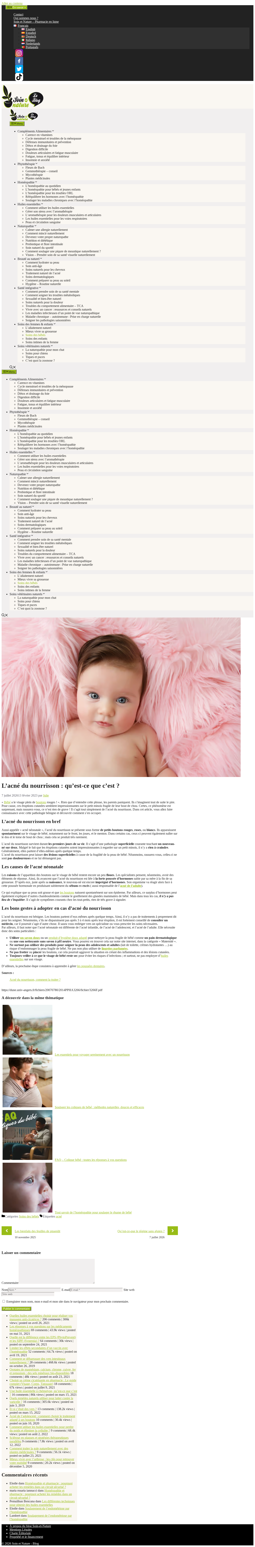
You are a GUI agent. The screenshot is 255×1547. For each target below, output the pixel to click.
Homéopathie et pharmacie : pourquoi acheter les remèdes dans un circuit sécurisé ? (41, 1485)
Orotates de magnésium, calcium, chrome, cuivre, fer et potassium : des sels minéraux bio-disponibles (43, 1371)
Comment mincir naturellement (45, 233)
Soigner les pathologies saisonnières (48, 320)
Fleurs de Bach (35, 167)
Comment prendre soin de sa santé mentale (52, 291)
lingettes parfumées (115, 948)
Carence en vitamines (39, 135)
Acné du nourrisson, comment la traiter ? (35, 979)
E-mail (66, 1289)
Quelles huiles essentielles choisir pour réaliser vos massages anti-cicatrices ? (41, 1317)
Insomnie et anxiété (38, 160)
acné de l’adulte (130, 885)
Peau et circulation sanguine (43, 222)
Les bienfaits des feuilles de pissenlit (37, 1231)
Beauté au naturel (28, 259)
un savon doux (30, 937)
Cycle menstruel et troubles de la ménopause (53, 138)
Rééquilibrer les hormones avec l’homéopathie (55, 196)
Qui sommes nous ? (26, 18)
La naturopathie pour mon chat (45, 349)
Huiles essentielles (29, 204)
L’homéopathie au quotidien (43, 186)
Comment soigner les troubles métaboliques (53, 295)
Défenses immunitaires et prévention (48, 142)
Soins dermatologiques (40, 276)
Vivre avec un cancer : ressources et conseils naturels (59, 309)
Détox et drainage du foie (41, 145)
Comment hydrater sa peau (42, 262)
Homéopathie (26, 182)
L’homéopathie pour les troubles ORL (49, 193)
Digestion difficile (37, 149)
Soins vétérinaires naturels (34, 346)
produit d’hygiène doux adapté (68, 937)
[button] (13, 367)
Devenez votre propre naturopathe (47, 237)
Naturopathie (26, 226)
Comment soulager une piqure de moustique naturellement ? (63, 251)
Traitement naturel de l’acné (43, 273)
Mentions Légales (21, 1529)
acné (59, 1216)
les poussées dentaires (90, 966)
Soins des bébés (35, 335)
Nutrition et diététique (39, 240)
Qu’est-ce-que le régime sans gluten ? (141, 1231)
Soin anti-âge (34, 266)
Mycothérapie (34, 174)
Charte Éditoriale (20, 1533)
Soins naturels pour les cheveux (45, 269)
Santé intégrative (28, 288)
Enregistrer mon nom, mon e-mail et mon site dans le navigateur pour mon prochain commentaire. (67, 1301)
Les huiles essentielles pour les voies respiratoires (56, 218)
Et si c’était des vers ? (23, 1409)
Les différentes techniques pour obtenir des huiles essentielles (42, 1503)
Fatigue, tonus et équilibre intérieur (47, 156)
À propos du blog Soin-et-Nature (30, 1526)
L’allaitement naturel (38, 327)
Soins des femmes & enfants (35, 324)
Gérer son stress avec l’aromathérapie (49, 211)
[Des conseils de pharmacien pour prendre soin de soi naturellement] (24, 119)
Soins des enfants (36, 338)
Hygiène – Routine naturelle (43, 284)
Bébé (7, 802)
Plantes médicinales (38, 178)
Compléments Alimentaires (34, 131)
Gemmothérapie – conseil (42, 171)
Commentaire (10, 1282)
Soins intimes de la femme (42, 342)
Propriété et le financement (26, 1536)
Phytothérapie (26, 164)
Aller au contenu (12, 3)
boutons (41, 802)
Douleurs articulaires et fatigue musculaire (52, 152)
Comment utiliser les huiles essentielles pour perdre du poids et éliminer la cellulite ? (42, 1428)
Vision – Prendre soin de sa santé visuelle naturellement (60, 255)
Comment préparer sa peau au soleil (48, 280)
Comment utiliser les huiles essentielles (50, 207)
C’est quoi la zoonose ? (40, 360)
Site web (129, 1289)
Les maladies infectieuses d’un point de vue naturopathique (63, 313)
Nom (5, 1289)
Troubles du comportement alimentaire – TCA (54, 306)
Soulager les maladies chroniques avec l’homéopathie (59, 200)
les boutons (67, 892)
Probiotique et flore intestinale (44, 244)
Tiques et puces (35, 357)
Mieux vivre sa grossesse (41, 331)
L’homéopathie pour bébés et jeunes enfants (53, 189)
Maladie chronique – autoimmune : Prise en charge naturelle (63, 316)
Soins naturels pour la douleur (44, 302)
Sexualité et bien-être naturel (43, 298)
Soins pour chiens (37, 353)
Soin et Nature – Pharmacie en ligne (36, 21)
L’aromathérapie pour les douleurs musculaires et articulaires (63, 215)
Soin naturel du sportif (39, 247)
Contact (18, 14)
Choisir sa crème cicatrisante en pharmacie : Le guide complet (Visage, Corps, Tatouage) (43, 1382)
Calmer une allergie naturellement (47, 229)
